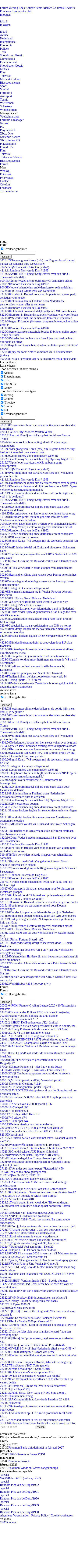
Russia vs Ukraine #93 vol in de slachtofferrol (33, 1385)
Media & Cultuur (10, 79)
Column (8, 398)
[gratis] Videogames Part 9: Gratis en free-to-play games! (39, 1260)
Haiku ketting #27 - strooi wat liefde (27, 1351)
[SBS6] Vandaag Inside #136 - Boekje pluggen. (34, 1280)
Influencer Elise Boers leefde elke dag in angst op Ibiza (38, 1423)
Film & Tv (10, 384)
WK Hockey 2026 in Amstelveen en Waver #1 (33, 1297)
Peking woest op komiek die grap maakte (29, 1015)
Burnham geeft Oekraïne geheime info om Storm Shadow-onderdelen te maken (34, 518)
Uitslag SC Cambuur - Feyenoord (24, 588)
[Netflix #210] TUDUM (20, 1175)
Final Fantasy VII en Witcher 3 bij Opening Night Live (37, 459)
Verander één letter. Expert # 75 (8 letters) (29, 1155)
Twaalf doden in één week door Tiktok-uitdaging (34, 1202)
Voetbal (4, 89)
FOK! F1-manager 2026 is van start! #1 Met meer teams (38, 1253)
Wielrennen (7, 103)
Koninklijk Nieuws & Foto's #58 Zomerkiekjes (33, 1188)
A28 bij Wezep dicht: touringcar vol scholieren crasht (36, 280)
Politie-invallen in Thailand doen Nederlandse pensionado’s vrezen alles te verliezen (32, 302)
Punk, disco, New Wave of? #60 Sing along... (33, 1392)
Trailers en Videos (11, 157)
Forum (4, 7)
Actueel (4, 35)
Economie (6, 45)
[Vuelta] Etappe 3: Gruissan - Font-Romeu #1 (33, 1070)
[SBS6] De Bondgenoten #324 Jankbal (29, 1022)
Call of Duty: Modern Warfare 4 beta (26, 432)
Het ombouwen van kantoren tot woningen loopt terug (37, 513)
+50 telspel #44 (14, 1121)
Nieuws (47, 7)
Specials (17, 11)
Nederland (6, 38)
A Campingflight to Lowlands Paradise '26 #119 (34, 1399)
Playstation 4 (7, 130)
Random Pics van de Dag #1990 (24, 328)
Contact (4, 181)
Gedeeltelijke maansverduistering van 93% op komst (35, 625)
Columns (58, 7)
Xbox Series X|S (10, 140)
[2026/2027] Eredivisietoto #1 (23, 1256)
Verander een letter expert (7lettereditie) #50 (32, 1168)
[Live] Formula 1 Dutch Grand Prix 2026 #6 (32, 1345)
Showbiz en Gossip (11, 55)
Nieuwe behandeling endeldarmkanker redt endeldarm (36, 287)
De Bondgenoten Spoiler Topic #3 (26, 1087)
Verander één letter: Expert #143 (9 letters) (30, 1144)
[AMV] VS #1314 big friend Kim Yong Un (31, 1127)
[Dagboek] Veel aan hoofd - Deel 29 (26, 1246)
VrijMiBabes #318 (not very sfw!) (24, 267)
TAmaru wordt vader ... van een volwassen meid (34, 1229)
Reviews (69, 7)
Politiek (4, 48)
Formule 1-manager (11, 119)
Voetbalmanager (9, 116)
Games (4, 123)
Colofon (5, 184)
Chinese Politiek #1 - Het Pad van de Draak (31, 1066)
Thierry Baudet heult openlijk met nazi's (29, 1301)
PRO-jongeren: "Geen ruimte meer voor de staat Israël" (38, 1192)
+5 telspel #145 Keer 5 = (20, 1114)
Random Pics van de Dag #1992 (24, 284)
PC (2, 126)
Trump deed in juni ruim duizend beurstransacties (34, 656)
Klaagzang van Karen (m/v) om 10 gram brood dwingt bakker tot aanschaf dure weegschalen (37, 262)
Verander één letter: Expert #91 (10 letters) (31, 1131)
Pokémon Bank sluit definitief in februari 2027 (36, 1447)
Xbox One (6, 133)
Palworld (10, 1402)
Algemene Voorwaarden (14, 1515)
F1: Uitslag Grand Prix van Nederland (27, 290)
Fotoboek (5, 174)
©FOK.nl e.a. (8, 1522)
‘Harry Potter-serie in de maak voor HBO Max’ (34, 1029)
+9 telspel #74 (13, 1117)
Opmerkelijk (7, 58)
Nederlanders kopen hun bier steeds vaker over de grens (38, 482)
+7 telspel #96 (14, 1107)
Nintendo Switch (10, 136)
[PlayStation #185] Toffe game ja (24, 1365)
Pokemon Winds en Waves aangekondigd (33, 1467)
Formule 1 (6, 92)
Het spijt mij (11, 1134)
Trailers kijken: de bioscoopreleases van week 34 (33, 676)
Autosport (6, 96)
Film (2, 72)
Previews (5, 11)
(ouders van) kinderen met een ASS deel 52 (31, 1212)
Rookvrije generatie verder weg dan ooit (29, 1236)
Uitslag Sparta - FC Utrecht (20, 679)
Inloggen (5, 14)
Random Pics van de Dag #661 (23, 875)
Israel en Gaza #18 (17, 1199)
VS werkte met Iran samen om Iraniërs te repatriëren (36, 318)
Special (8, 406)
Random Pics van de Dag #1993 (24, 270)
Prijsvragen (6, 177)
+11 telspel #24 (14, 1110)
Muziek (4, 69)
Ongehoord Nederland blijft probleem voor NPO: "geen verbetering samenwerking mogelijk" (38, 488)
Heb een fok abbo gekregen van (23, 1171)
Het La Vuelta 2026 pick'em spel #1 (26, 1321)
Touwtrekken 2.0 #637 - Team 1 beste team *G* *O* (37, 1148)
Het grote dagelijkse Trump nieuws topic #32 (31, 1158)
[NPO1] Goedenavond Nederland (25, 1216)
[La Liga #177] (15, 1389)
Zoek (22, 7)
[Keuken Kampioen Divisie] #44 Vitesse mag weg (36, 1362)
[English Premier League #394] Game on (29, 1243)
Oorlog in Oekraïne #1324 (20, 1083)
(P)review (10, 402)
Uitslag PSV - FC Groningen (21, 605)
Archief (26, 11)
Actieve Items (34, 7)
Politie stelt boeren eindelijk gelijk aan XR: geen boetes (38, 311)
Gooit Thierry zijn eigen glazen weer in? (29, 455)
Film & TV (6, 147)
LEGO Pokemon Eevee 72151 (26, 1454)
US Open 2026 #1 (15, 1304)
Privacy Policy (40, 1515)
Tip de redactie (9, 191)
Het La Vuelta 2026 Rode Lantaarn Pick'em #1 (33, 1318)
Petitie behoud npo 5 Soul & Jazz (25, 1368)
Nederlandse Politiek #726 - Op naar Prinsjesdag (34, 1012)
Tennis (4, 99)
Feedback (6, 187)
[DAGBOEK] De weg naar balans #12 (29, 1036)
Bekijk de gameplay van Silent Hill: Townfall (31, 673)
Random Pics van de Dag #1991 (24, 307)
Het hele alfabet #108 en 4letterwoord (27, 1233)
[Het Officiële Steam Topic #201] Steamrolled (33, 1239)
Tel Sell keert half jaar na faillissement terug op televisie (38, 358)
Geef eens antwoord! (17, 1307)
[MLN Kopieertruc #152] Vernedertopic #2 (31, 1080)
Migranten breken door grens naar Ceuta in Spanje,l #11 (38, 1025)
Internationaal (8, 41)
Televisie (5, 75)
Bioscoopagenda (10, 82)
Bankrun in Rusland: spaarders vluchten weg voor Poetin (39, 314)
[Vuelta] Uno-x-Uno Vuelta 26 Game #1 (29, 1263)
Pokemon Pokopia (19, 1461)
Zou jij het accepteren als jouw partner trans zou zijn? (37, 1226)
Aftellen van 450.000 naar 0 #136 (26, 1104)
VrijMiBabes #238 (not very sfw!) (25, 983)
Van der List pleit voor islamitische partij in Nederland (37, 608)
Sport (3, 86)
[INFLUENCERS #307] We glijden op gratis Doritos (37, 1039)
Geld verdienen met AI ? (19, 1019)
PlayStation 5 (8, 143)
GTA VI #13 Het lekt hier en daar (25, 1032)
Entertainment (8, 62)
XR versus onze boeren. (19, 537)
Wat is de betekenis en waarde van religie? (30, 1375)
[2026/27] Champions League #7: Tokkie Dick (33, 1042)
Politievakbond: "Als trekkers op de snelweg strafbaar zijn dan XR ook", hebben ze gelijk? (37, 897)
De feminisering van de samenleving (26, 1124)
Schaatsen (6, 106)
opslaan (6, 256)
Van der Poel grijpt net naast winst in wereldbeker (34, 601)
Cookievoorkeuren (62, 1515)
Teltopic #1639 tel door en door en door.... (29, 1250)
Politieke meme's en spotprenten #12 (26, 1372)
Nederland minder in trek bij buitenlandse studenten (35, 1419)
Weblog (13, 7)
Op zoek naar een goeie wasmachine (26, 1178)
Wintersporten (8, 109)
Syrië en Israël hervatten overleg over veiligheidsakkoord (38, 523)
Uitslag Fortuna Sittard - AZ (21, 939)
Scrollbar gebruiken (15, 249)
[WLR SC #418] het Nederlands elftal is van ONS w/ (37, 1348)
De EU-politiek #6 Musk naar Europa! (28, 1195)
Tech (3, 52)
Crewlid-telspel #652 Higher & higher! (29, 1151)
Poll (6, 410)
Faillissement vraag (16, 1396)
